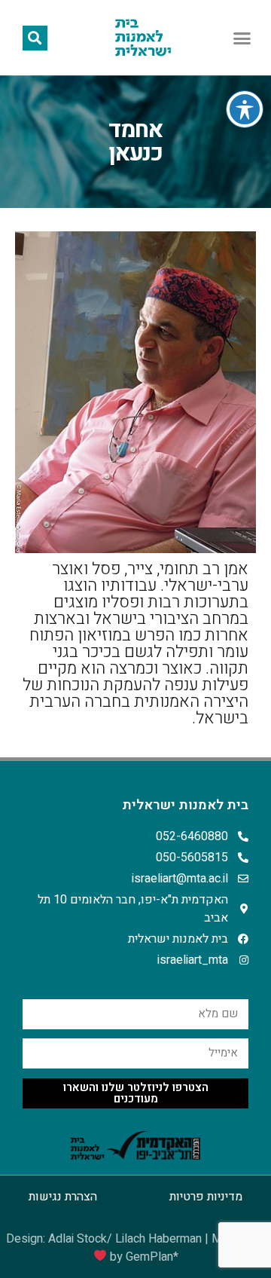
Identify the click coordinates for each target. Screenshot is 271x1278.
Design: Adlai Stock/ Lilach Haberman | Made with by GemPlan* (136, 1248)
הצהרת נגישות (63, 1197)
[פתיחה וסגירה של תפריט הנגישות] (245, 109)
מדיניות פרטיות (205, 1197)
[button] (242, 37)
